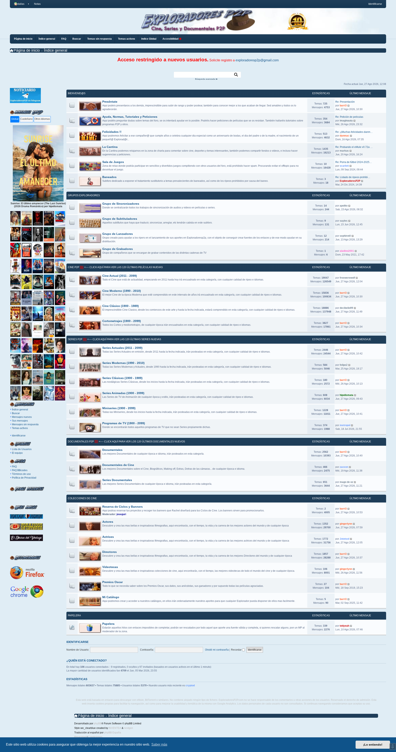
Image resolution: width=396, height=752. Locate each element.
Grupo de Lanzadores (117, 233)
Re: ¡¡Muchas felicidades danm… (354, 132)
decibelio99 (346, 308)
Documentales (112, 449)
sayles (344, 220)
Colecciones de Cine (82, 498)
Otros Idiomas (42, 119)
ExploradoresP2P (350, 180)
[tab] (14, 119)
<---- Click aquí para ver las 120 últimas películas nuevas (123, 267)
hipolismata (346, 395)
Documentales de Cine (118, 465)
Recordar (236, 649)
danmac (344, 135)
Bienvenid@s (76, 93)
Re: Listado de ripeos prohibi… (352, 177)
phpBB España (112, 732)
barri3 (343, 105)
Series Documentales (117, 480)
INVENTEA (115, 728)
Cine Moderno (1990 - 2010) (121, 290)
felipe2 (344, 365)
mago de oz (346, 482)
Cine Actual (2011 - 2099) (119, 275)
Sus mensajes (20, 420)
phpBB (97, 723)
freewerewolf (347, 277)
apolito (344, 205)
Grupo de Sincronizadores (120, 203)
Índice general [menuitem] (47, 38)
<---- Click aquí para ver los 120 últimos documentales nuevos (141, 441)
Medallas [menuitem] (19, 3)
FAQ (14, 466)
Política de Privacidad (24, 477)
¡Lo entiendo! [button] (372, 744)
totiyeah (344, 625)
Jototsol (344, 538)
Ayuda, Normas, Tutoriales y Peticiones (129, 116)
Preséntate (109, 101)
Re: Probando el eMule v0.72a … (354, 147)
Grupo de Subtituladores (119, 218)
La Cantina (110, 146)
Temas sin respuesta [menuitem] (99, 38)
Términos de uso (21, 474)
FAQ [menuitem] (63, 38)
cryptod (190, 685)
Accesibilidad (171, 38)
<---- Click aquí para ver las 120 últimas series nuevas (124, 339)
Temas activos (20, 428)
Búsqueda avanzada (205, 79)
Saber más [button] (159, 744)
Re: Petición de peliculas (349, 116)
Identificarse (19, 435)
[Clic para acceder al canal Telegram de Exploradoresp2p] (25, 102)
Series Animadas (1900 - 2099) (123, 393)
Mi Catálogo (110, 597)
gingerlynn (346, 523)
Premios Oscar (112, 582)
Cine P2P (73, 267)
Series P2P (75, 339)
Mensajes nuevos (22, 417)
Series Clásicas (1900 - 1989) (122, 378)
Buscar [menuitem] (76, 38)
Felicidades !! (111, 131)
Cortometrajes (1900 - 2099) (121, 321)
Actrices (108, 536)
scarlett (344, 165)
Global (15, 119)
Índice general (20, 409)
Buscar (16, 413)
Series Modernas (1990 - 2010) (123, 363)
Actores (107, 521)
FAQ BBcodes (19, 470)
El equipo (17, 452)
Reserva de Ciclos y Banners (122, 506)
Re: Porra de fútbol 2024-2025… (353, 162)
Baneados (109, 177)
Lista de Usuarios (22, 449)
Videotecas (110, 567)
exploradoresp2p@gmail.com (257, 60)
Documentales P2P (81, 441)
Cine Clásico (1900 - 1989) (120, 306)
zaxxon (344, 467)
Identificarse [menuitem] (375, 3)
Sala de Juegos (113, 162)
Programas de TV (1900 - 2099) (123, 423)
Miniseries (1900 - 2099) (119, 408)
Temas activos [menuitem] (126, 38)
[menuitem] (35, 3)
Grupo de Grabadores (117, 249)
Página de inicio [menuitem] (23, 38)
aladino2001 (347, 250)
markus (344, 150)
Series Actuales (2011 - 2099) (122, 347)
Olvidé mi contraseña (217, 649)
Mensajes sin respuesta (25, 424)
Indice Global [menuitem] (148, 38)
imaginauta (346, 120)
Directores (109, 552)
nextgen (128, 728)
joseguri (121, 514)
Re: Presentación (345, 101)
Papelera (74, 615)
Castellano (26, 119)
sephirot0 (345, 235)
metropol (345, 425)
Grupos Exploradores (84, 195)
